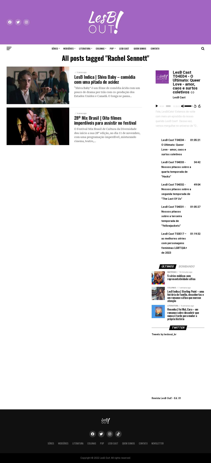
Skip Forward (199, 106)
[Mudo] (182, 106)
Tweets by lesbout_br (164, 334)
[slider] (168, 106)
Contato (155, 48)
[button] (178, 147)
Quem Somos (140, 48)
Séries (55, 48)
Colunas (100, 48)
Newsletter (157, 443)
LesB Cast (124, 48)
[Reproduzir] (156, 106)
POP (112, 48)
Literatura (84, 48)
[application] (178, 106)
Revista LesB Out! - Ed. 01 (166, 398)
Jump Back (195, 106)
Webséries (68, 48)
